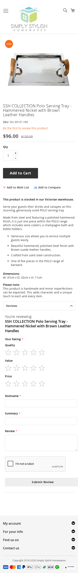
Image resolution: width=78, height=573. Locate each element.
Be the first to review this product (25, 128)
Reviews (11, 306)
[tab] (39, 305)
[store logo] (29, 19)
